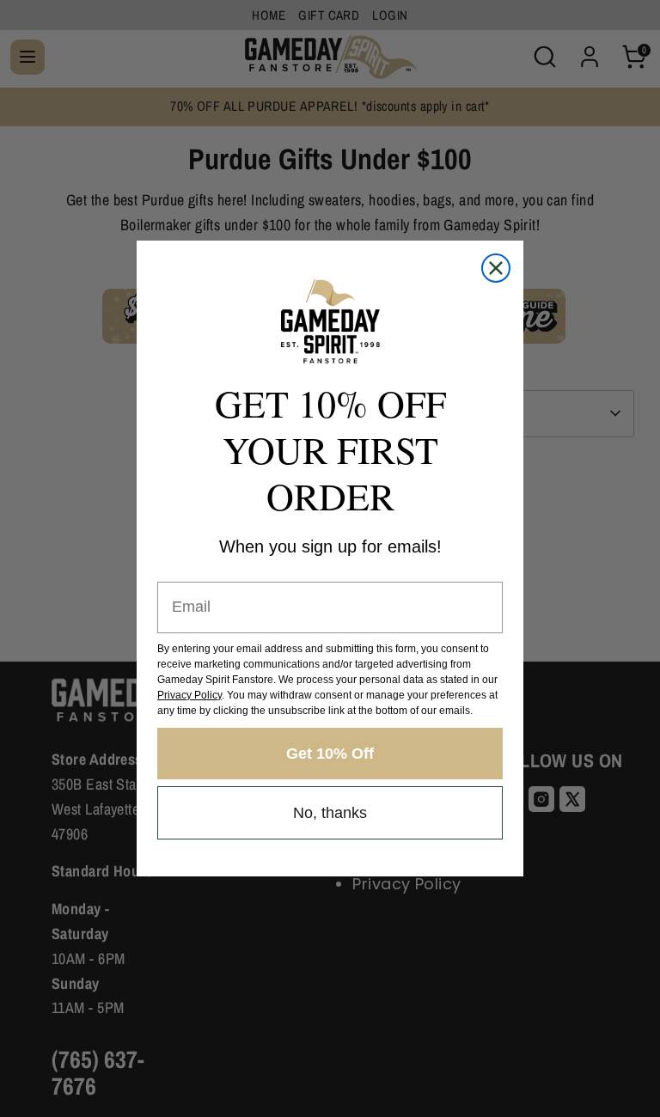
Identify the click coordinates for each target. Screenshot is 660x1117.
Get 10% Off (330, 753)
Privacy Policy (189, 695)
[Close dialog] (496, 268)
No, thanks (330, 812)
